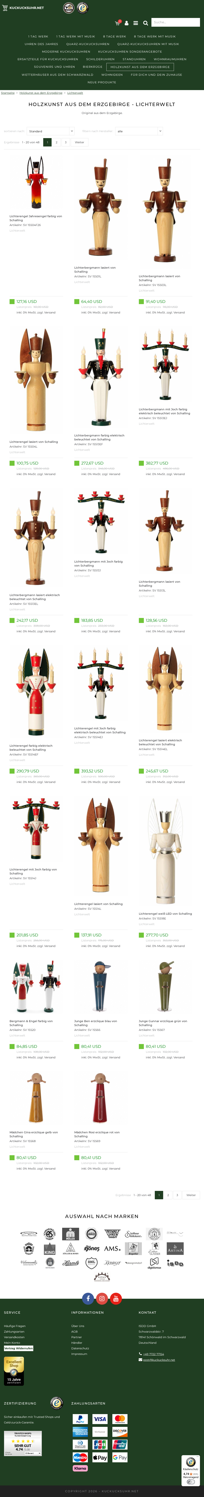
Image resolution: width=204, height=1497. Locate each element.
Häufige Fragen (15, 1326)
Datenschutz (80, 1348)
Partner (76, 1337)
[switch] (191, 1481)
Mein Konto (12, 1343)
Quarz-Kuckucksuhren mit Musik (148, 44)
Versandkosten (14, 1337)
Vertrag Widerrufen (18, 1348)
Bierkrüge (92, 67)
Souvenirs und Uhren (54, 67)
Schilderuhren (100, 59)
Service (12, 1312)
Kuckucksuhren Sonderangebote (130, 51)
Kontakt (147, 1312)
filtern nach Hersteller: (97, 131)
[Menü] (197, 1457)
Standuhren (134, 59)
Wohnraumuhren (170, 59)
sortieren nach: (14, 131)
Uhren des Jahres (41, 44)
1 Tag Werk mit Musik (75, 36)
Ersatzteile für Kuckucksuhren (48, 59)
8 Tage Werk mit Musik (155, 36)
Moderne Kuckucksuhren (66, 51)
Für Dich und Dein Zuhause (156, 75)
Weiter (79, 142)
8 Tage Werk (114, 36)
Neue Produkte (102, 82)
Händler (76, 1343)
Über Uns (77, 1326)
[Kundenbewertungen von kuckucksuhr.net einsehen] (23, 1445)
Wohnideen (112, 75)
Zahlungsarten (14, 1331)
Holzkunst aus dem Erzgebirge (140, 67)
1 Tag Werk (38, 36)
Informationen (87, 1312)
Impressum (79, 1354)
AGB (74, 1331)
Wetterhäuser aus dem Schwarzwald (57, 75)
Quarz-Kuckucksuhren (88, 44)
